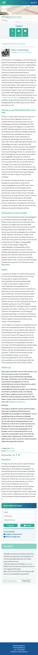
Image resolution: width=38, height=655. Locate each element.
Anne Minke (11, 451)
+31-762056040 (19, 649)
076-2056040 (9, 532)
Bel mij (11, 525)
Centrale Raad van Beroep (10, 97)
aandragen (28, 564)
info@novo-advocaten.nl (17, 402)
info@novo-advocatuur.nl (13, 534)
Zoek (23, 44)
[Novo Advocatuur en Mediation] (4, 8)
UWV (12, 448)
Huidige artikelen (7, 44)
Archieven (17, 44)
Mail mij (28, 525)
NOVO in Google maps (12, 537)
